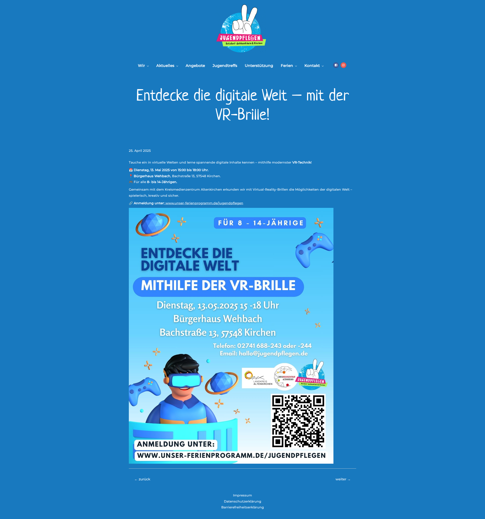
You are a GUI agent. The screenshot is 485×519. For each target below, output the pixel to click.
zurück (142, 479)
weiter (343, 479)
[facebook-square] (336, 65)
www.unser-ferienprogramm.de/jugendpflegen (203, 203)
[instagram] (344, 65)
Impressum (242, 495)
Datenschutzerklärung (242, 501)
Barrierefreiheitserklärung (242, 507)
